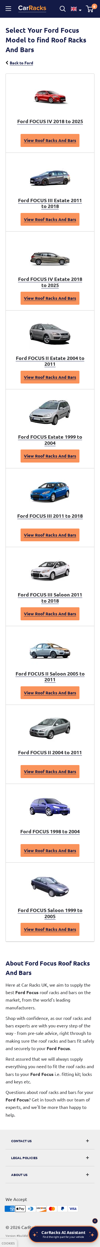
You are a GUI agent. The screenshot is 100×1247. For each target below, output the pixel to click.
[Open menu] (9, 8)
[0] (89, 9)
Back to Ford (21, 62)
